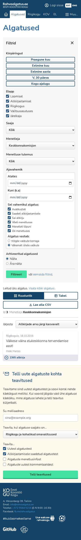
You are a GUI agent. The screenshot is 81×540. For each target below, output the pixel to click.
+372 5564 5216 (21, 508)
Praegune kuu (40, 60)
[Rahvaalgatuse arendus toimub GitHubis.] (9, 529)
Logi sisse (56, 5)
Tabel (62, 296)
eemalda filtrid (42, 274)
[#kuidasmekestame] (17, 519)
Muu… (74, 14)
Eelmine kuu (40, 66)
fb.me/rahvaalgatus (24, 511)
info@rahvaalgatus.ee (22, 504)
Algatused (18, 14)
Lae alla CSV (42, 305)
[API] (24, 529)
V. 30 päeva (40, 78)
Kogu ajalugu (40, 84)
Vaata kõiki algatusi (41, 288)
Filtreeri (16, 274)
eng (74, 5)
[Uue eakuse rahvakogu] (45, 519)
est (68, 5)
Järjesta (8, 324)
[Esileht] (6, 14)
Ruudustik (25, 296)
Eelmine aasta (40, 72)
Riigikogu (34, 14)
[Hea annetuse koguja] (62, 519)
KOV (46, 14)
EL (55, 14)
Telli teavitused (40, 474)
